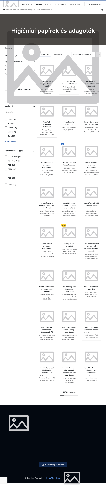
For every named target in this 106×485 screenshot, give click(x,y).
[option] (20, 123)
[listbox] (20, 127)
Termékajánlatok (41, 4)
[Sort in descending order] (98, 54)
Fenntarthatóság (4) (14, 150)
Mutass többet (10, 141)
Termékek (26, 4)
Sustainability (74, 4)
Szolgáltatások (60, 4)
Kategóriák (9, 48)
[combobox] (83, 54)
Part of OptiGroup (53, 478)
